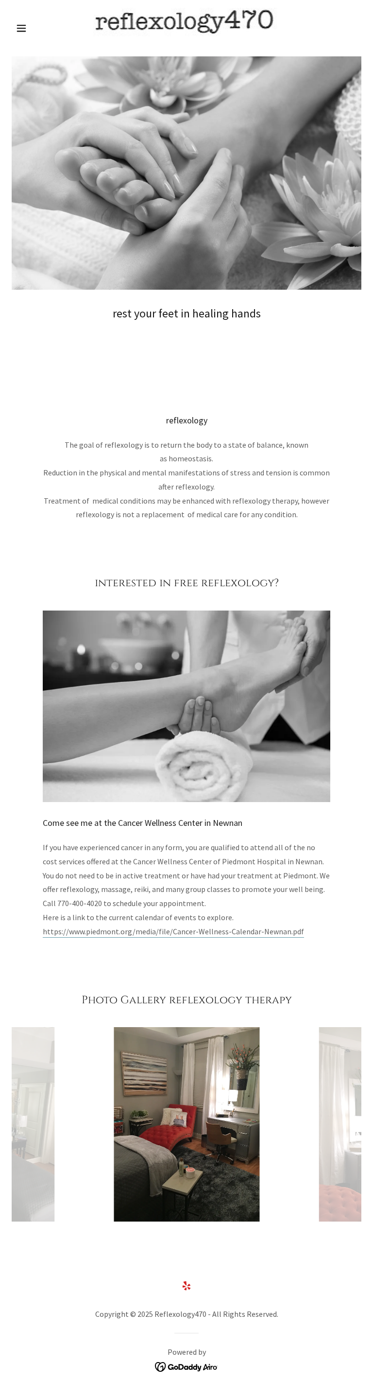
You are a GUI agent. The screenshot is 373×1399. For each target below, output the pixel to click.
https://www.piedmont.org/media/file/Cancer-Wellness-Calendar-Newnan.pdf (173, 931)
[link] (186, 27)
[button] (38, 28)
